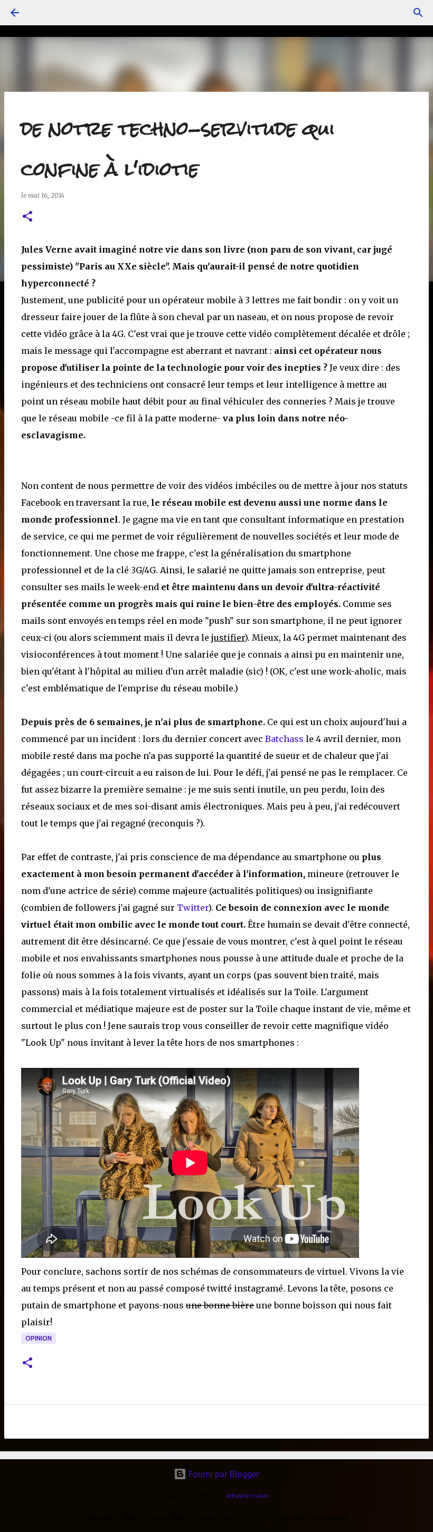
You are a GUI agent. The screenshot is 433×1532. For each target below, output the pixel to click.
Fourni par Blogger (222, 1474)
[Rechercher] (418, 12)
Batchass (285, 739)
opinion (38, 1338)
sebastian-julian (247, 1495)
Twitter (192, 907)
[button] (27, 217)
